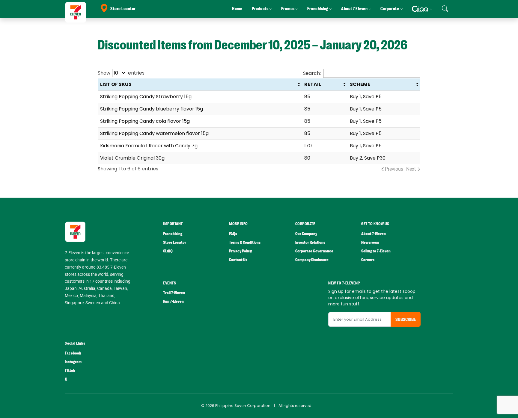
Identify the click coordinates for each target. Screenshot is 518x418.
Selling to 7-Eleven (376, 251)
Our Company (306, 233)
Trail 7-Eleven (174, 292)
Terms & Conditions (244, 242)
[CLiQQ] (422, 9)
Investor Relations (310, 242)
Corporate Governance (314, 251)
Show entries (121, 72)
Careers (367, 260)
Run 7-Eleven (173, 301)
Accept (499, 407)
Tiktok (70, 370)
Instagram (73, 362)
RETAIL (312, 84)
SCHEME (360, 84)
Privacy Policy (240, 251)
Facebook (73, 353)
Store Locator (123, 9)
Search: (312, 73)
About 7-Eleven (373, 233)
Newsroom (370, 242)
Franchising (172, 233)
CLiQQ (168, 251)
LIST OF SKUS (116, 84)
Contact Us (238, 260)
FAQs (233, 233)
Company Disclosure (312, 260)
